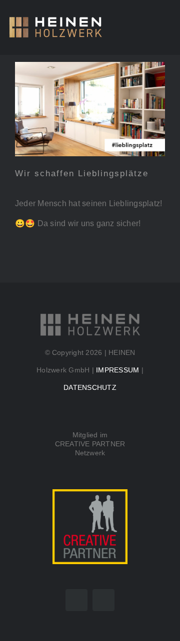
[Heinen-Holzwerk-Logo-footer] (90, 316)
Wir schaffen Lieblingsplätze (81, 173)
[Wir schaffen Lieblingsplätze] (90, 109)
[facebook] (77, 600)
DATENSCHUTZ (90, 387)
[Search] (146, 27)
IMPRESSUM (117, 370)
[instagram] (103, 600)
